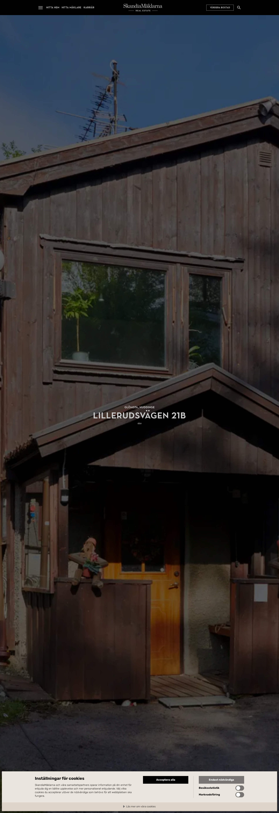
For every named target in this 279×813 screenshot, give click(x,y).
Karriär (89, 7)
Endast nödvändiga (221, 779)
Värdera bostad (220, 7)
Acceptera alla (165, 779)
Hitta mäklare (71, 7)
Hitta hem (52, 7)
